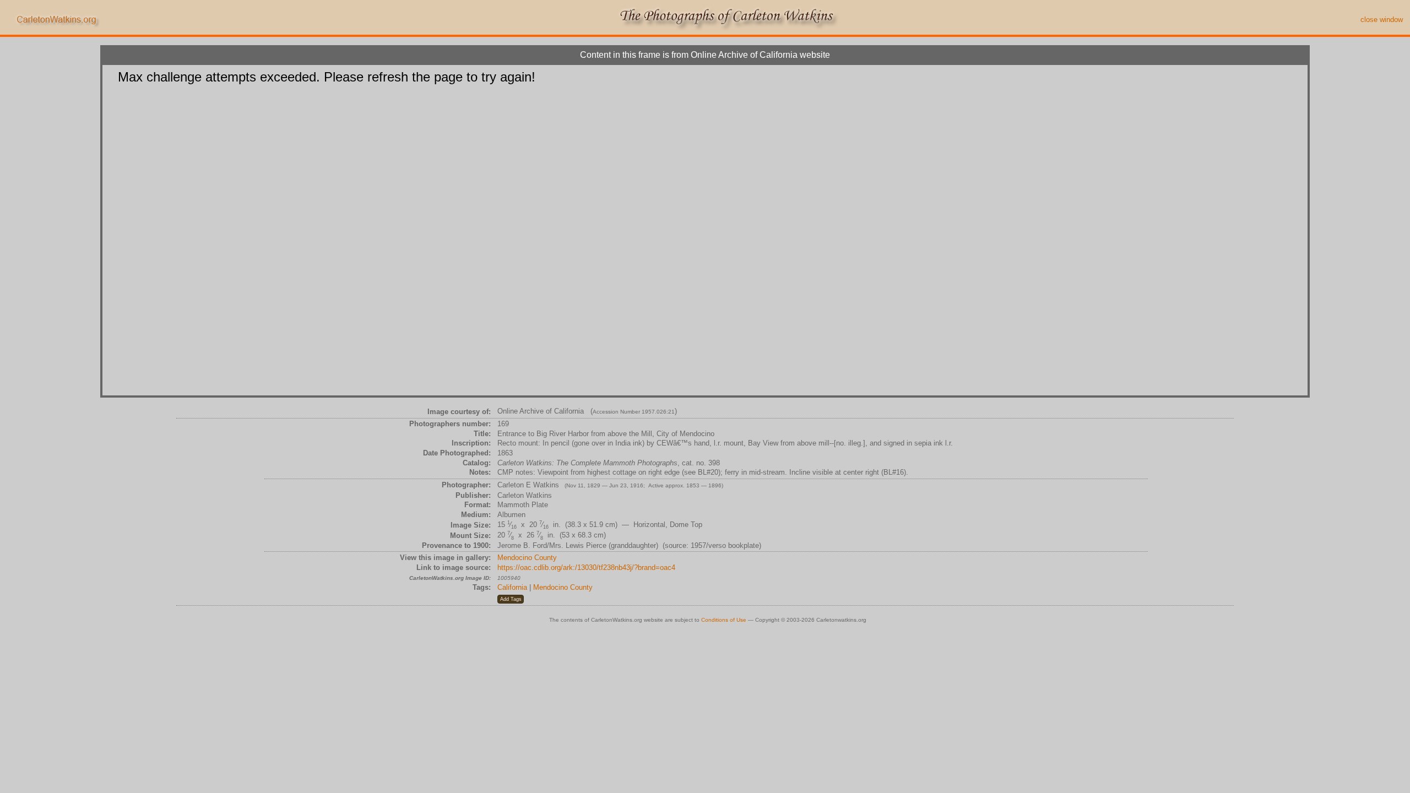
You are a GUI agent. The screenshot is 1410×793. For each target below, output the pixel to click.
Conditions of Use (723, 620)
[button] (510, 599)
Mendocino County (527, 557)
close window (1381, 19)
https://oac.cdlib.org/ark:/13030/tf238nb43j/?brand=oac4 (586, 567)
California (512, 587)
